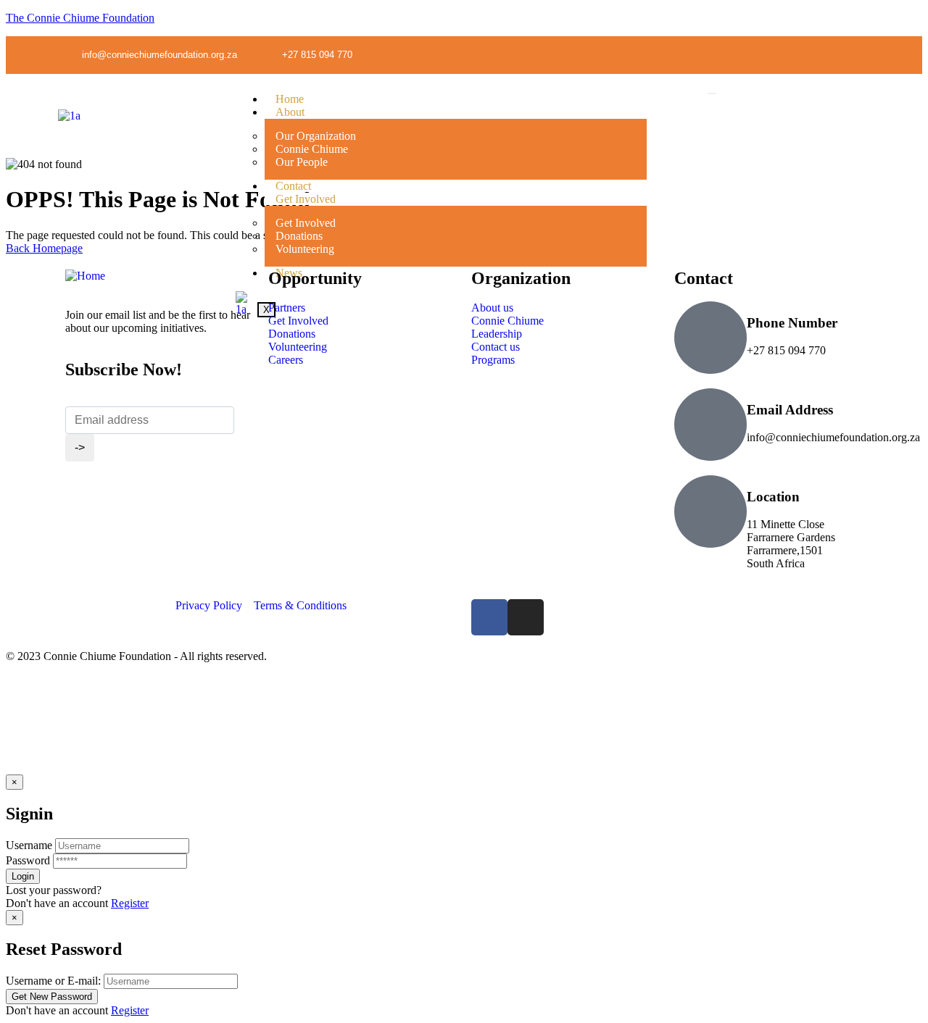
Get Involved (306, 199)
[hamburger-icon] (712, 93)
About (290, 112)
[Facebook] (489, 617)
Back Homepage (44, 248)
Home (290, 99)
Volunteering (305, 249)
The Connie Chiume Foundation (80, 18)
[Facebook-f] (829, 54)
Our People (302, 162)
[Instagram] (859, 54)
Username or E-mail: (53, 980)
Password (28, 860)
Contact (293, 186)
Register (130, 903)
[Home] (85, 276)
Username (29, 845)
